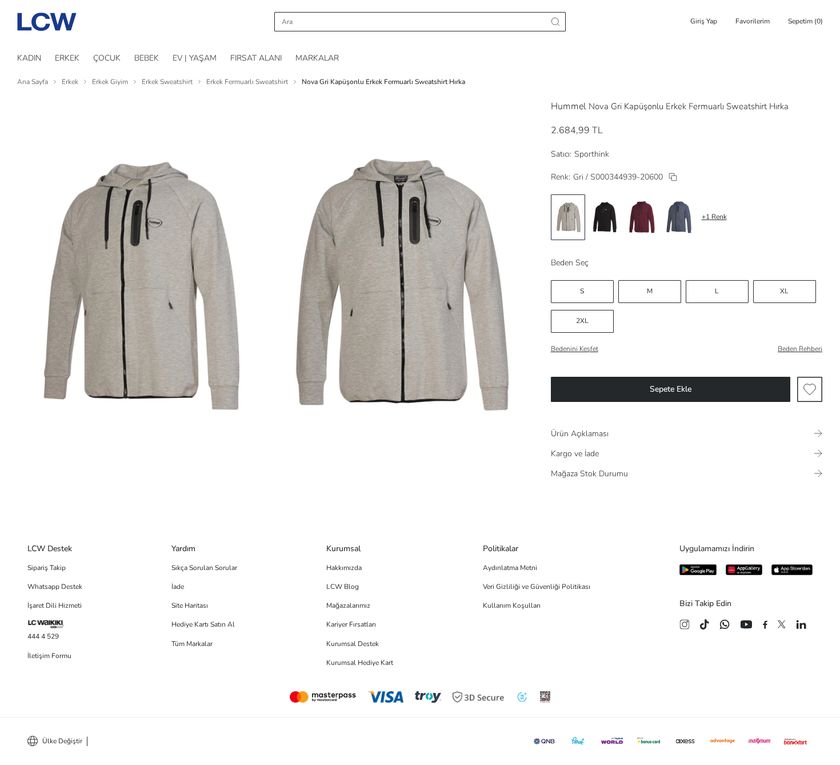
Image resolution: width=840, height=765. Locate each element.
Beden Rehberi (800, 348)
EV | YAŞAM (195, 58)
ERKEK (67, 58)
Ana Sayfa (32, 81)
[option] (568, 217)
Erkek (70, 81)
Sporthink (591, 154)
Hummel (568, 106)
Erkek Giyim (110, 81)
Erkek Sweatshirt (167, 81)
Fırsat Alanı (256, 58)
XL (784, 291)
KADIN (29, 58)
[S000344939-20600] (672, 177)
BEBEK (146, 58)
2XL (582, 320)
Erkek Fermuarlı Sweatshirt (247, 81)
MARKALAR (317, 58)
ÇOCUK (107, 58)
